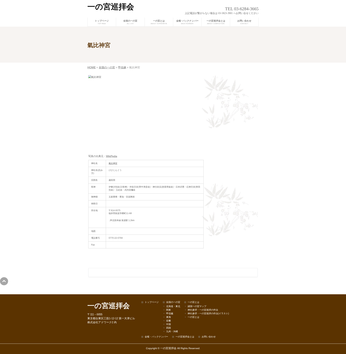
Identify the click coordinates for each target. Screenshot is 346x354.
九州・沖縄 (172, 331)
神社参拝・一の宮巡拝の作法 (203, 310)
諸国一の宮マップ (197, 306)
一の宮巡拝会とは (185, 337)
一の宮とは (193, 302)
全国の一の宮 (173, 302)
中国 (168, 324)
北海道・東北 (173, 306)
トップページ (152, 302)
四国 (168, 328)
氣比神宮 (113, 163)
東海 (168, 317)
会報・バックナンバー (156, 337)
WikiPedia (111, 156)
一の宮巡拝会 (110, 7)
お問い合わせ (209, 337)
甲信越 (169, 313)
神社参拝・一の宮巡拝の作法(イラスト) (208, 313)
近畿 (168, 321)
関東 (168, 310)
